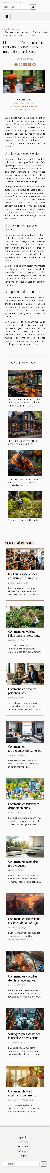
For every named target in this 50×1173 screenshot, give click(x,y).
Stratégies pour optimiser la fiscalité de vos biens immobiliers (24, 1038)
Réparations (23, 1137)
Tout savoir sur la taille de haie (24, 520)
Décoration (23, 1146)
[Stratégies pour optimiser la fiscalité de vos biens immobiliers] (25, 1019)
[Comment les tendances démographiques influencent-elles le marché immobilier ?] (25, 789)
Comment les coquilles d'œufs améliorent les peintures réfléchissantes (23, 980)
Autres (15, 29)
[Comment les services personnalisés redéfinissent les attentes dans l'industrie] (25, 674)
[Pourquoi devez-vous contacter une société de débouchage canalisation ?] (25, 463)
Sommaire (25, 99)
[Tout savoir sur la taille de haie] (25, 504)
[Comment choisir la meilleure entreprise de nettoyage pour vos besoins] (25, 1076)
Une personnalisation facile (24, 109)
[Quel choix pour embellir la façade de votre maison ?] (25, 424)
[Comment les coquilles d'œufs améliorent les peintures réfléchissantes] (25, 961)
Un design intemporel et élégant (24, 106)
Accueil (5, 29)
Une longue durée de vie (24, 103)
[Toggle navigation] (7, 16)
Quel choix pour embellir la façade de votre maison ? (22, 442)
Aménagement (24, 1151)
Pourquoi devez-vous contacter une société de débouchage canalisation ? (25, 482)
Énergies (23, 1141)
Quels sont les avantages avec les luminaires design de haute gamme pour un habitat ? (24, 402)
